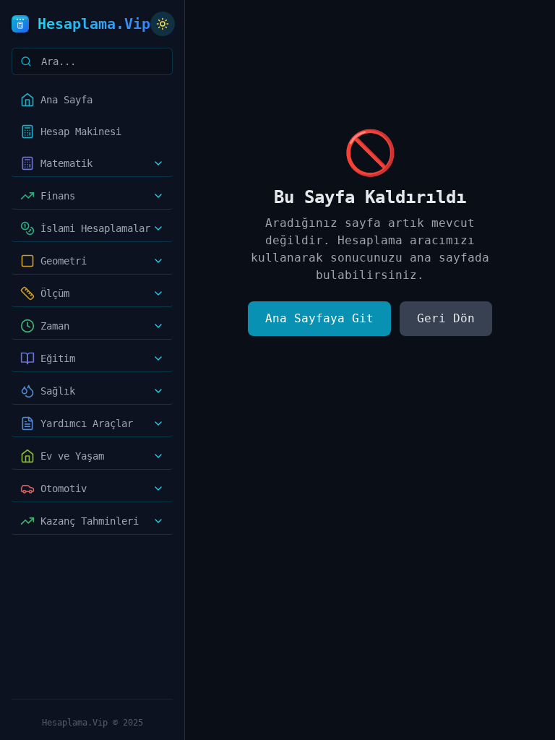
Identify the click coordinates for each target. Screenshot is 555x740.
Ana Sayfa (66, 100)
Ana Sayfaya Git (319, 318)
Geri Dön (446, 318)
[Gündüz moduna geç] (162, 24)
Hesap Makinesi (80, 131)
